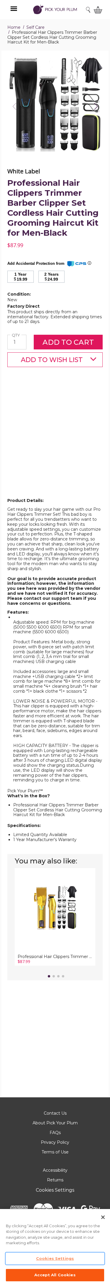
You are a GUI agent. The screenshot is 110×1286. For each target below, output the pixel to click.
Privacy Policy (55, 1142)
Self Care (35, 27)
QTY (16, 335)
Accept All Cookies (54, 1274)
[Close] (103, 1217)
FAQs (55, 1132)
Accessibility (55, 1170)
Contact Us (55, 1113)
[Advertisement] (55, 442)
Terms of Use (55, 1152)
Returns (55, 1180)
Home (14, 27)
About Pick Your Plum (55, 1123)
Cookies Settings (55, 1190)
